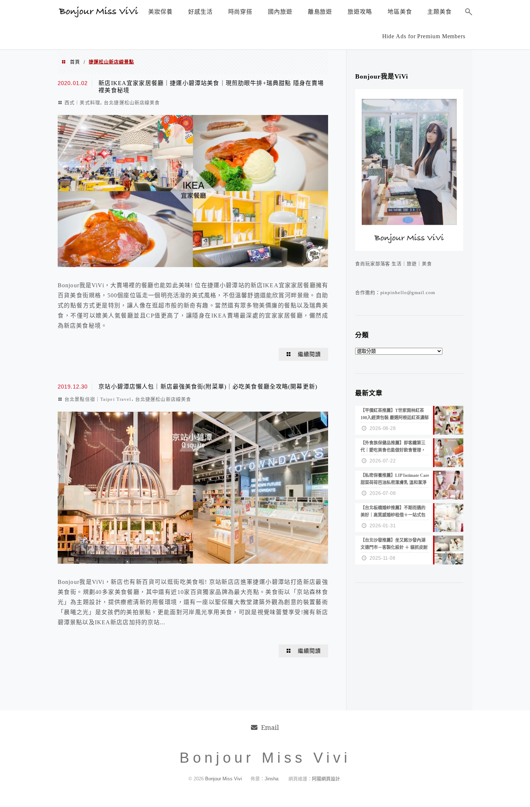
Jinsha (271, 778)
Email (270, 727)
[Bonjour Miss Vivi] (99, 15)
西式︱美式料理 (82, 102)
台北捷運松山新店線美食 (132, 102)
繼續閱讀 (309, 354)
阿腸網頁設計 (326, 778)
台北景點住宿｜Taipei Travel (98, 399)
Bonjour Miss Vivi (224, 778)
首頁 (75, 62)
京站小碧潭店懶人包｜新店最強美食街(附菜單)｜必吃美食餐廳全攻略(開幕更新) (207, 386)
